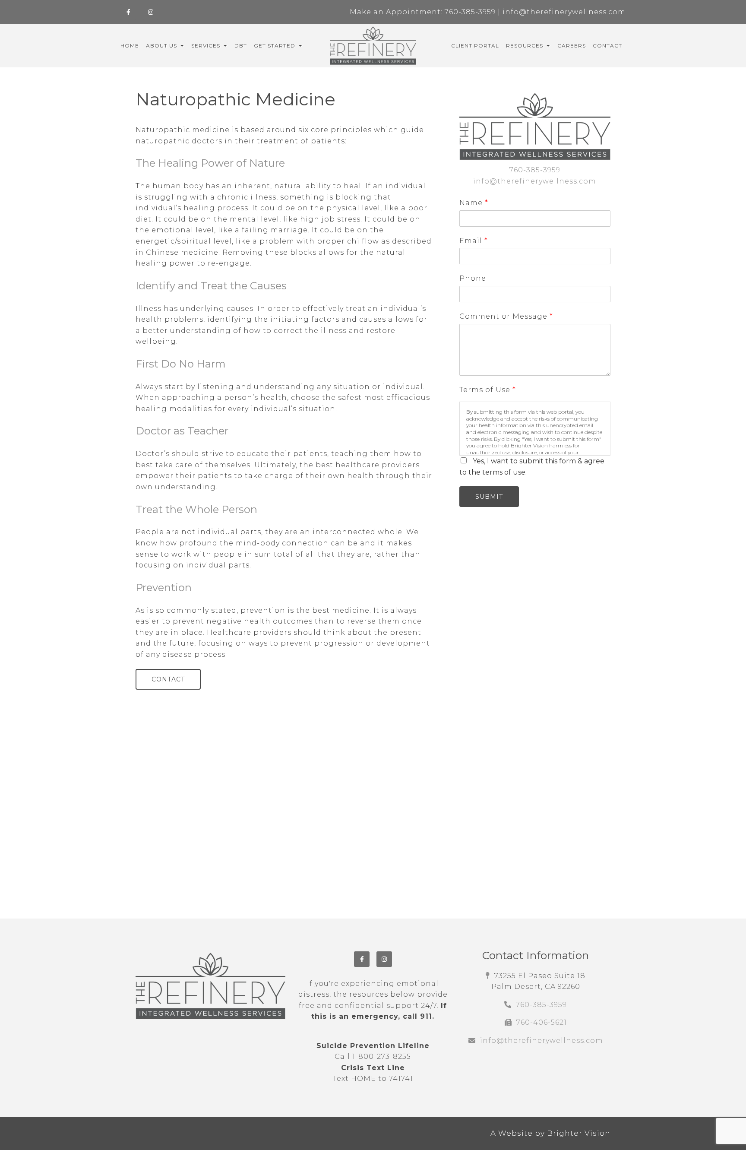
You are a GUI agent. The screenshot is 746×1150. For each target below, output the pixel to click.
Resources (524, 46)
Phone (472, 278)
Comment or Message (506, 316)
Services (205, 46)
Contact (607, 46)
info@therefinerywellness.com (564, 12)
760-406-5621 (541, 1022)
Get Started (274, 46)
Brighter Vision (578, 1133)
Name (473, 203)
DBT (240, 46)
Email (473, 241)
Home (129, 46)
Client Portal (475, 46)
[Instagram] (150, 12)
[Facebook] (128, 12)
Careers (571, 46)
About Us (161, 46)
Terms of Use (487, 390)
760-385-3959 (470, 12)
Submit (489, 497)
